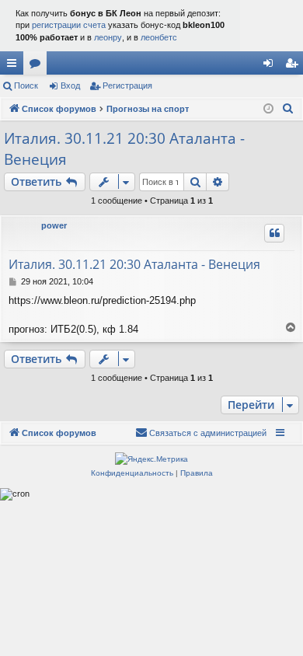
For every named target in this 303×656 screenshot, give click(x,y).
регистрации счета (69, 25)
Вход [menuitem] (271, 66)
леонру (108, 37)
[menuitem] (288, 108)
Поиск (26, 85)
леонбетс (159, 37)
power (54, 225)
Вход (70, 85)
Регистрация (127, 85)
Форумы (38, 66)
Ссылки (14, 66)
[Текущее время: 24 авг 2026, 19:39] (268, 109)
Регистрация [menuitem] (294, 66)
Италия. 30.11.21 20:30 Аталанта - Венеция (124, 148)
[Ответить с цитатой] (274, 233)
